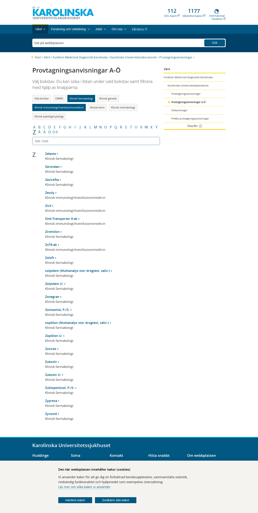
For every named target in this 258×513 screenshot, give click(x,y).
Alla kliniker (42, 98)
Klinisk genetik (108, 98)
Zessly (49, 193)
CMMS (59, 98)
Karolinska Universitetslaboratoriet (133, 57)
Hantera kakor (75, 500)
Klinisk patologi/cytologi (49, 116)
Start (38, 57)
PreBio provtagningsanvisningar (190, 118)
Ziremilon (52, 232)
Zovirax (50, 349)
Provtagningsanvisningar (175, 57)
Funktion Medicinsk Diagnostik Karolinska (80, 57)
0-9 (55, 132)
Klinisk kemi (97, 107)
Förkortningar (179, 110)
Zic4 (48, 206)
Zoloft (49, 258)
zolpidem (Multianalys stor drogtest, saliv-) (77, 271)
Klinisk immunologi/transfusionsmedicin (59, 107)
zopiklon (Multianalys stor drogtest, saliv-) (77, 323)
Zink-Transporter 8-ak (61, 219)
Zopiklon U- (53, 336)
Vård (47, 57)
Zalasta (50, 153)
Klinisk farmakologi (81, 98)
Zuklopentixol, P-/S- (59, 388)
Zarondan (52, 166)
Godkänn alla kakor (115, 500)
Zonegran (52, 297)
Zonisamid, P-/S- (57, 310)
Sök (214, 42)
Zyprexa (51, 401)
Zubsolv (51, 362)
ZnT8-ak (51, 245)
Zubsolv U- (53, 375)
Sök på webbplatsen (49, 43)
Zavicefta (52, 180)
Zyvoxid (51, 414)
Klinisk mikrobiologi (123, 107)
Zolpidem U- (54, 284)
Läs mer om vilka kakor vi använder (84, 487)
